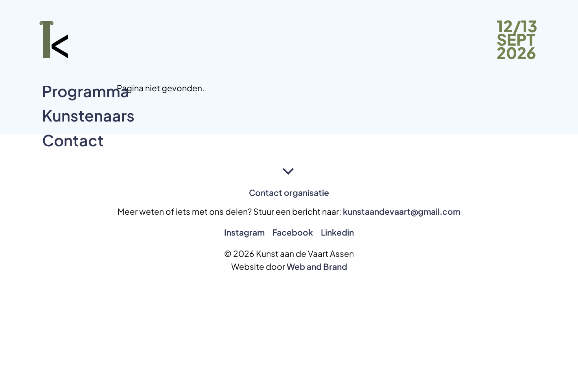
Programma (85, 91)
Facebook (292, 232)
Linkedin (337, 232)
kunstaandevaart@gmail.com (401, 211)
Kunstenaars (88, 115)
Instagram (244, 232)
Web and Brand (317, 266)
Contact (73, 140)
